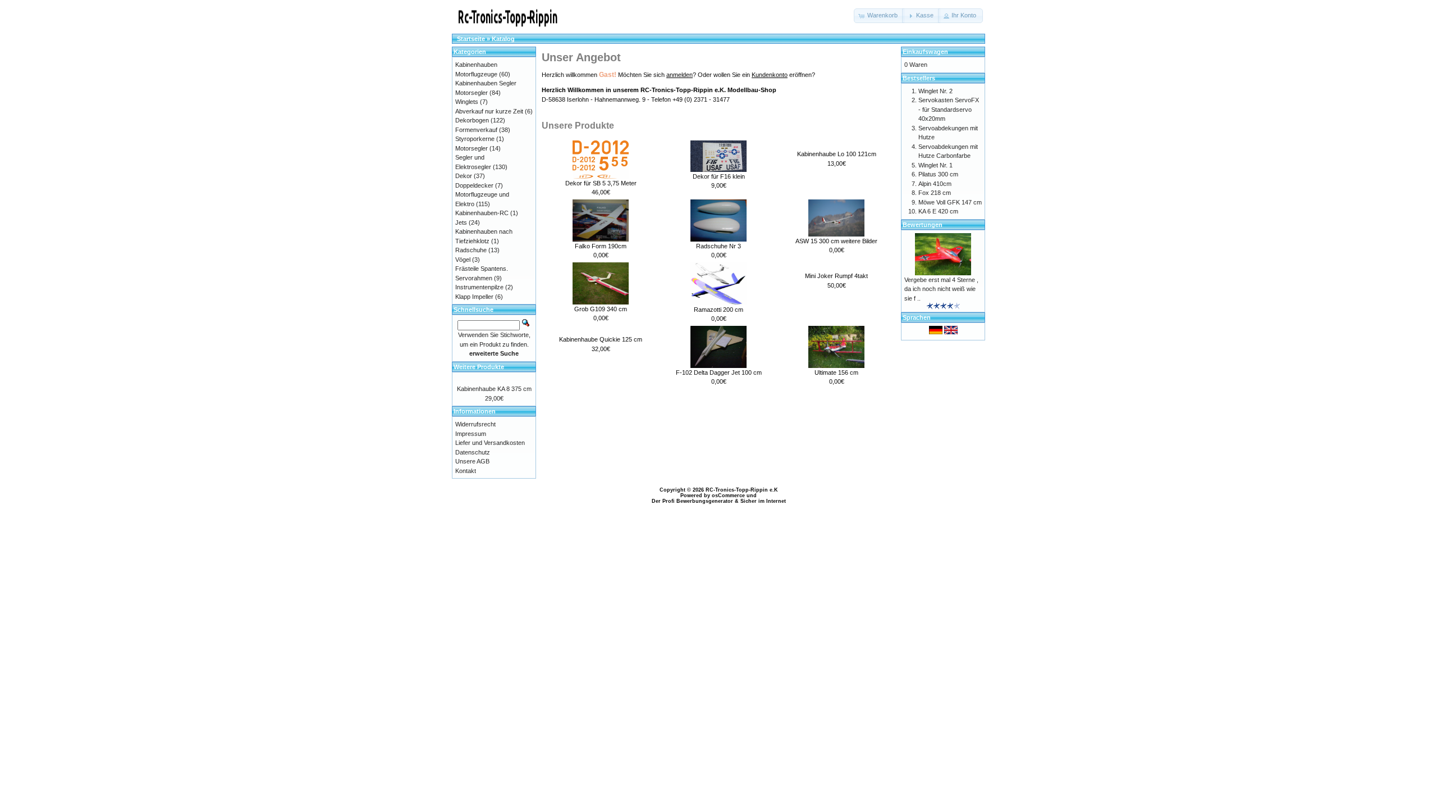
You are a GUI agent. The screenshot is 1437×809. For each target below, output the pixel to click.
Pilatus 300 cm (938, 174)
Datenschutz (472, 452)
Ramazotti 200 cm (718, 309)
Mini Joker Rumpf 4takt (836, 275)
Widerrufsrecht (475, 424)
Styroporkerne (475, 138)
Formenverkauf (476, 129)
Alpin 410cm (934, 183)
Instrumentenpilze (479, 287)
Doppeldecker (474, 185)
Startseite (471, 38)
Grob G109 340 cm (600, 309)
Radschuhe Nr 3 (718, 246)
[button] (879, 15)
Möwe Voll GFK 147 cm (950, 202)
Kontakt (465, 470)
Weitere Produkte (479, 366)
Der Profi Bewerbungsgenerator (692, 501)
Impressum (470, 433)
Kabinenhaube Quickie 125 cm (600, 339)
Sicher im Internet (763, 501)
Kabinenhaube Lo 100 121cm (836, 154)
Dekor (463, 175)
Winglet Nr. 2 (935, 91)
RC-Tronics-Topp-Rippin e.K (742, 490)
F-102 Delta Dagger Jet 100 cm (719, 372)
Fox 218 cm (934, 192)
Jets (461, 222)
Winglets (466, 101)
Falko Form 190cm (600, 246)
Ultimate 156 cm (836, 372)
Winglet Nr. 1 (935, 165)
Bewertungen (922, 224)
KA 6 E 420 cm (938, 211)
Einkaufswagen (925, 51)
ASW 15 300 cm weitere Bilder (836, 241)
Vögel (462, 259)
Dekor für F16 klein (719, 176)
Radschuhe (471, 250)
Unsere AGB (472, 461)
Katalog (503, 38)
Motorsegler (471, 148)
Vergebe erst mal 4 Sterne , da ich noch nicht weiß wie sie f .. (941, 289)
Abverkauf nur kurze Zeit (489, 111)
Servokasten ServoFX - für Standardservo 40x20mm (948, 109)
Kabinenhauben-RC (482, 213)
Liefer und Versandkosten (490, 442)
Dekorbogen (472, 120)
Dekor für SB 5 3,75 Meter (601, 183)
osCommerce (728, 495)
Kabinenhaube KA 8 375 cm (494, 388)
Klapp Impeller (474, 296)
